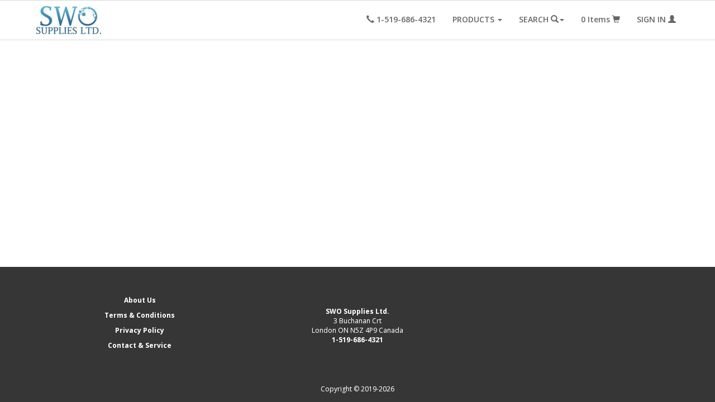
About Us (140, 300)
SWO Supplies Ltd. (357, 311)
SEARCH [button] (535, 19)
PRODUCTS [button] (474, 19)
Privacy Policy (139, 330)
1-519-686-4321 (357, 339)
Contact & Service (139, 345)
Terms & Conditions (139, 315)
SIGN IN (652, 19)
